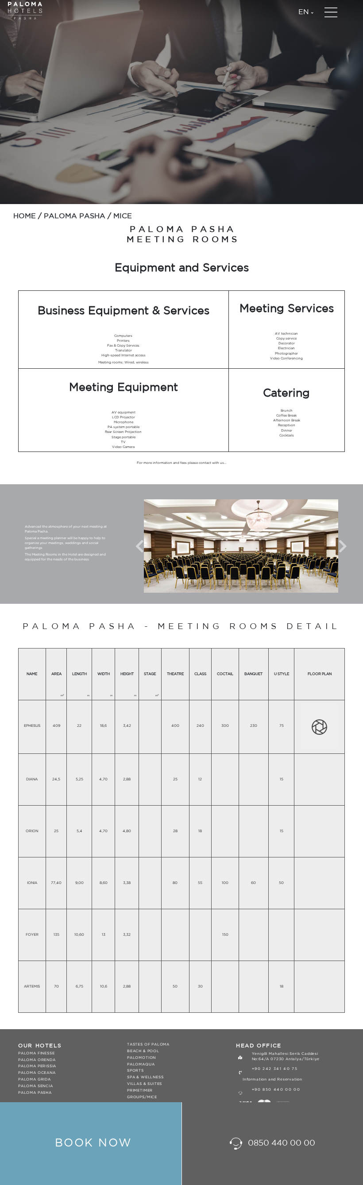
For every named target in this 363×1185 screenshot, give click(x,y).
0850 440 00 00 (280, 1143)
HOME (24, 216)
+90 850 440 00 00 (276, 1090)
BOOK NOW (93, 1143)
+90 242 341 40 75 (275, 1069)
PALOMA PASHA (74, 216)
